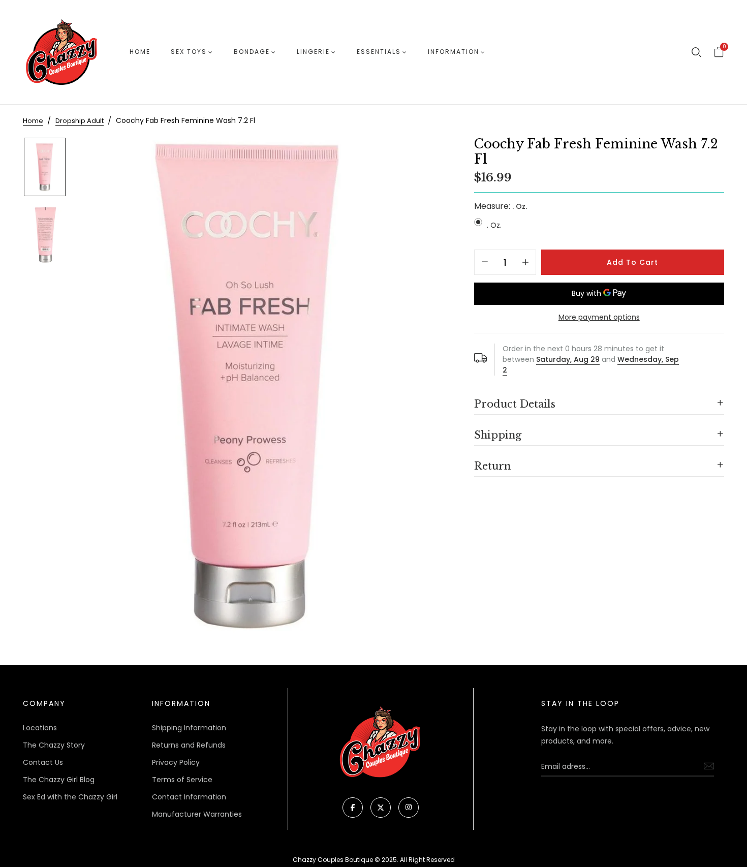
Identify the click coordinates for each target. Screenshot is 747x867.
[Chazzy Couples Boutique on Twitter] (380, 807)
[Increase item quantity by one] (525, 262)
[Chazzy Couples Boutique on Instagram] (408, 807)
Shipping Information (189, 728)
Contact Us (43, 762)
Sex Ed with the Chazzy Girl (70, 797)
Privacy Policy (176, 762)
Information (453, 51)
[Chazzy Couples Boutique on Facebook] (353, 807)
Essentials (379, 51)
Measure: (500, 206)
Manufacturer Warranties (197, 814)
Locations (40, 728)
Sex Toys (189, 51)
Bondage (252, 51)
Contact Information (189, 797)
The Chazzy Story (54, 745)
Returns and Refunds (189, 745)
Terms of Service (182, 780)
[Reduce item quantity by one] (485, 262)
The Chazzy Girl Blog (59, 780)
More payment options (599, 317)
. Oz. (494, 225)
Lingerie (313, 51)
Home (140, 51)
